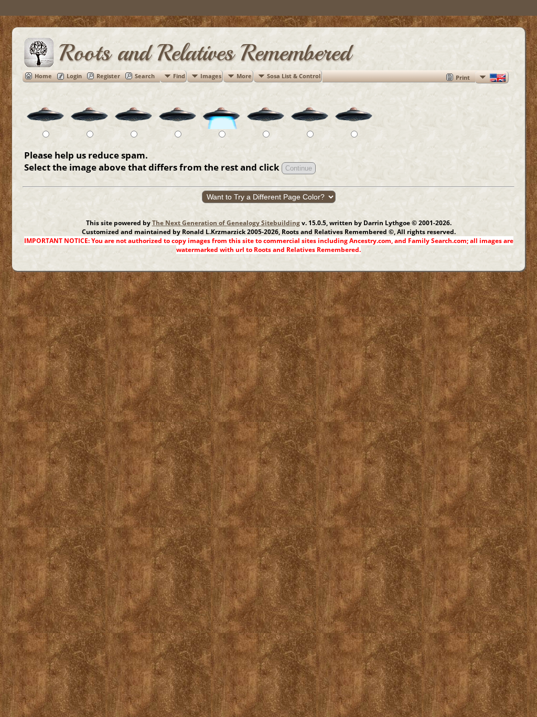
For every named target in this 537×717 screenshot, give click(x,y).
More (244, 76)
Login (74, 76)
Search (145, 76)
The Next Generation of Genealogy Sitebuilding (226, 222)
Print (463, 77)
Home (43, 76)
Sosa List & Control (293, 76)
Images (210, 76)
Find (179, 76)
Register (108, 76)
